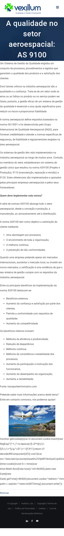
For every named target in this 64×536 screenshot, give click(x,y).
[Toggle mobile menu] (57, 7)
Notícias (4, 493)
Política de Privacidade (24, 508)
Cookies (42, 508)
